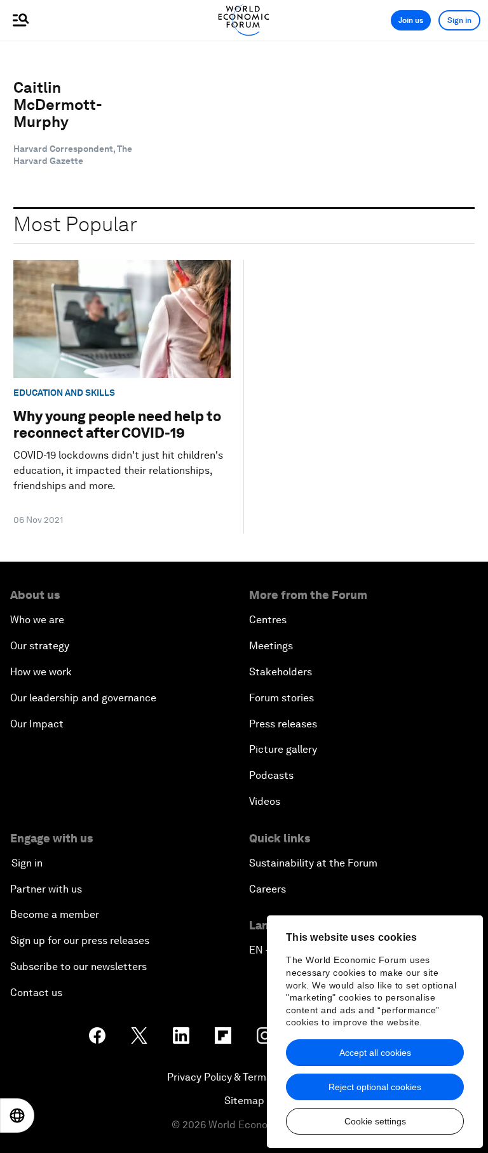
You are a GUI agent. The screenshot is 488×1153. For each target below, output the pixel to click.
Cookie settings (375, 1121)
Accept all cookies (375, 1053)
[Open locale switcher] (17, 1115)
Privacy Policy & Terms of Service (244, 1077)
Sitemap (244, 1101)
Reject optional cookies (375, 1087)
